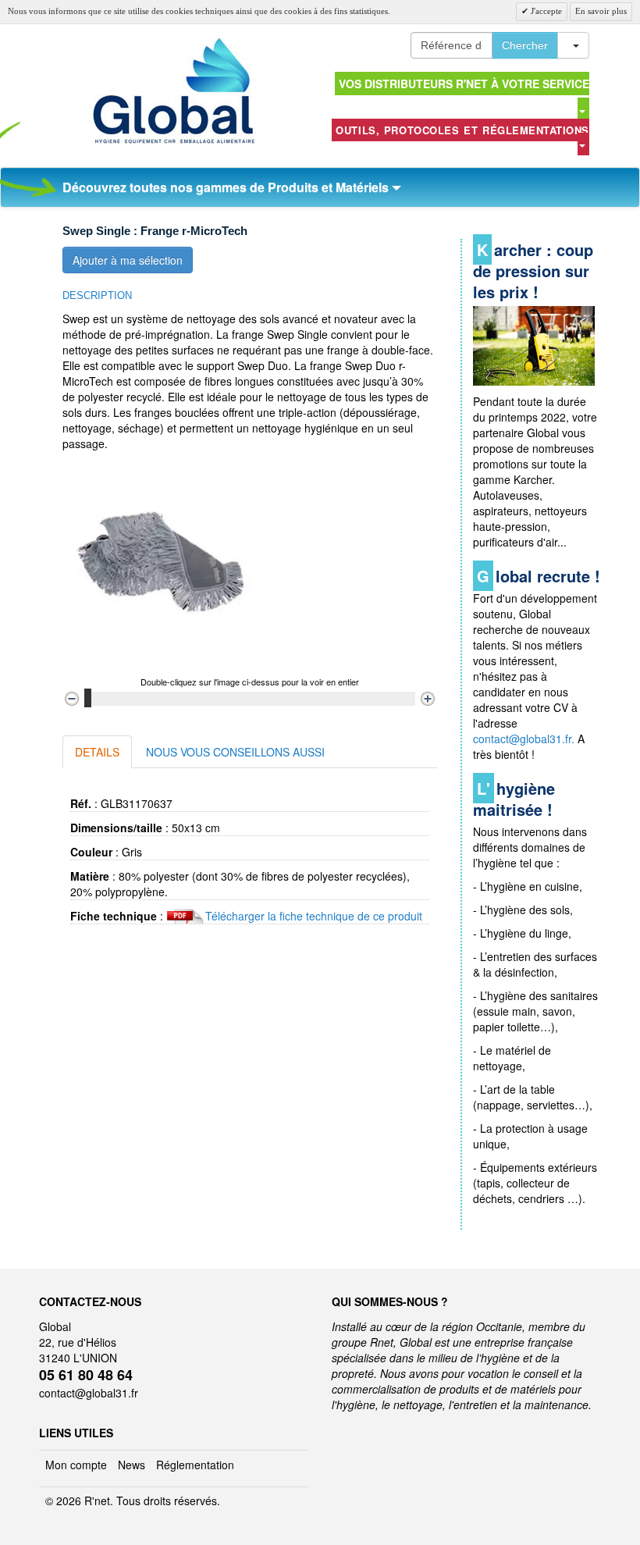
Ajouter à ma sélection (128, 260)
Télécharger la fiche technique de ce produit (313, 916)
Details (97, 752)
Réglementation (195, 1464)
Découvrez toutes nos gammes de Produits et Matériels (227, 187)
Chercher (525, 45)
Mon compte (76, 1464)
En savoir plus (601, 11)
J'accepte (545, 11)
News (131, 1464)
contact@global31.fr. (523, 738)
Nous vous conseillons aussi (235, 752)
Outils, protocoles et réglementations (462, 130)
